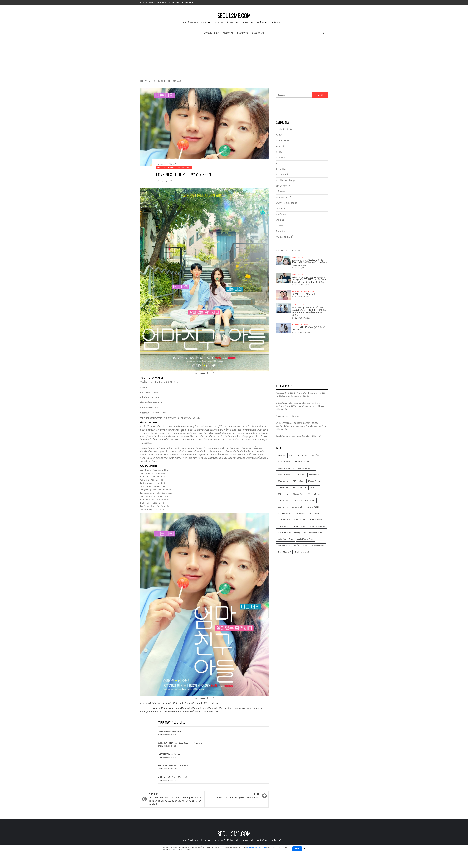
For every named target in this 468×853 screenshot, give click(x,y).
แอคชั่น (279, 225)
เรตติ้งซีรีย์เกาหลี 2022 (305, 539)
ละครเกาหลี (145, 703)
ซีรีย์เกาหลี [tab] (296, 250)
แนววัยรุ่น (280, 208)
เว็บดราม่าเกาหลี (283, 197)
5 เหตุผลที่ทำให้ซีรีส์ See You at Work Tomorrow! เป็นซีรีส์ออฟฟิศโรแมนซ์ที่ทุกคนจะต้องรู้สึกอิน (309, 262)
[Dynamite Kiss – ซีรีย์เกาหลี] (283, 294)
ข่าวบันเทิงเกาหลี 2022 (306, 468)
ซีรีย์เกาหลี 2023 (314, 481)
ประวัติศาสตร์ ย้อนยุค (285, 180)
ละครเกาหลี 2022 (316, 520)
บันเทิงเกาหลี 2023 (312, 507)
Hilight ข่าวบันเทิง (284, 129)
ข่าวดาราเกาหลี (301, 455)
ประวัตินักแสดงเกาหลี (303, 513)
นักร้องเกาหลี (187, 2)
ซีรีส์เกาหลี (212, 708)
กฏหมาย (280, 135)
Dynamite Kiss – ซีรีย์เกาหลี (169, 731)
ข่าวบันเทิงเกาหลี (147, 2)
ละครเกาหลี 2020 (284, 520)
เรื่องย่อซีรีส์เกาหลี (191, 711)
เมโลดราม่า (281, 191)
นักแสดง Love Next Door (245, 708)
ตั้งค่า (192, 850)
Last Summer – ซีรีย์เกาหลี (169, 754)
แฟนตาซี (280, 219)
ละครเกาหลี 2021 (300, 520)
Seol (160, 181)
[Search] (323, 32)
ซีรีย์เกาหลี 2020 (315, 475)
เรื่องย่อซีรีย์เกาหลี (193, 703)
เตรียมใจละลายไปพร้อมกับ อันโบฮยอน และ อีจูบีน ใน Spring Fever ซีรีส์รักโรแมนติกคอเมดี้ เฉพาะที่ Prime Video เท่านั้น (309, 279)
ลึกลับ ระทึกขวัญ (283, 186)
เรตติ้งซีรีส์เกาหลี (284, 546)
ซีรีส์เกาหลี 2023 (314, 494)
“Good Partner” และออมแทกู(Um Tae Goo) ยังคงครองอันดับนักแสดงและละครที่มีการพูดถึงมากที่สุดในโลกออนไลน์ (175, 799)
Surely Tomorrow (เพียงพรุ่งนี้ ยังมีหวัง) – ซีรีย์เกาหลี (180, 742)
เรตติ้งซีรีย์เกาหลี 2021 (286, 539)
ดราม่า (279, 163)
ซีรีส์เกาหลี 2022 (299, 494)
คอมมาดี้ (280, 146)
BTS (290, 455)
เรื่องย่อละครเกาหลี (162, 703)
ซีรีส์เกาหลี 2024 (226, 708)
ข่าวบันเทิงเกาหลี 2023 (286, 475)
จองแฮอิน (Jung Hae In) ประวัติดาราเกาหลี (238, 796)
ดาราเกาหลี (174, 2)
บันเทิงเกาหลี (297, 507)
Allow (297, 849)
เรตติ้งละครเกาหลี (300, 546)
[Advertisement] (234, 57)
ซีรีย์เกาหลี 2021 (283, 481)
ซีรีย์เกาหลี (161, 2)
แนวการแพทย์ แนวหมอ (286, 203)
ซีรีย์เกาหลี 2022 (298, 481)
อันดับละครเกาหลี (284, 533)
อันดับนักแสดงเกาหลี (317, 526)
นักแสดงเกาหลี (283, 507)
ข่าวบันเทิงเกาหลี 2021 (286, 468)
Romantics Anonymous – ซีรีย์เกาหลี (173, 765)
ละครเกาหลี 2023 (284, 526)
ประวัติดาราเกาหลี (284, 513)
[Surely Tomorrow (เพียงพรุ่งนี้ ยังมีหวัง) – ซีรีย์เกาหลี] (283, 327)
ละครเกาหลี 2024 (155, 711)
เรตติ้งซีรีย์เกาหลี (315, 533)
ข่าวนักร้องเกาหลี (317, 455)
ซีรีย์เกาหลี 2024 (211, 703)
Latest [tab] (287, 250)
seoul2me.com (234, 15)
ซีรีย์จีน (279, 152)
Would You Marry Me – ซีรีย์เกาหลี (172, 777)
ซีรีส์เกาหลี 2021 (283, 494)
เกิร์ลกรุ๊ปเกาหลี (300, 533)
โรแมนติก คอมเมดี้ (183, 168)
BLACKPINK (281, 455)
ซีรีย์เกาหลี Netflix (300, 488)
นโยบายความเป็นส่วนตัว (256, 847)
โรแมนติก (170, 168)
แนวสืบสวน (281, 214)
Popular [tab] (279, 250)
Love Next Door (153, 708)
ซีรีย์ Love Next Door (170, 708)
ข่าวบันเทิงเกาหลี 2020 (302, 462)
